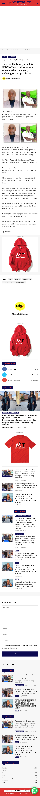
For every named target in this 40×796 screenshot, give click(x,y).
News (8, 49)
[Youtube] (13, 664)
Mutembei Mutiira (14, 78)
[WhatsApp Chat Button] (34, 790)
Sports (4, 500)
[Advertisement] (20, 27)
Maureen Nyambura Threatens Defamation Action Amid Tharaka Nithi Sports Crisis (25, 584)
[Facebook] (3, 664)
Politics (12, 56)
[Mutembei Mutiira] (4, 78)
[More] (29, 83)
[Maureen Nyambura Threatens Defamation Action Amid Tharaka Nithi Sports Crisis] (7, 583)
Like (36, 369)
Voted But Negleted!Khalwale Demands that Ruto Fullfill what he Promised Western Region (26, 486)
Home (3, 49)
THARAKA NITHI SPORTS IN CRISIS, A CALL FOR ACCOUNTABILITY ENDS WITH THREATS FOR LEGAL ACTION (25, 498)
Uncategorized (7, 475)
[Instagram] (6, 664)
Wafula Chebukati (20, 282)
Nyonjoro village (8, 282)
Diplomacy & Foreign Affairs (10, 412)
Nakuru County (27, 279)
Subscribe (34, 380)
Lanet (10, 279)
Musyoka (17, 279)
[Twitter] (10, 664)
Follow (35, 374)
